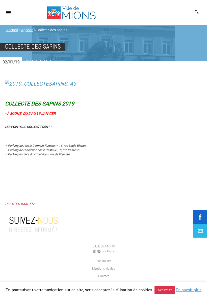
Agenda (27, 29)
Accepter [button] (165, 290)
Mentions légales (103, 268)
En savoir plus (188, 289)
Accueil (12, 29)
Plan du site (103, 261)
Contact (103, 276)
